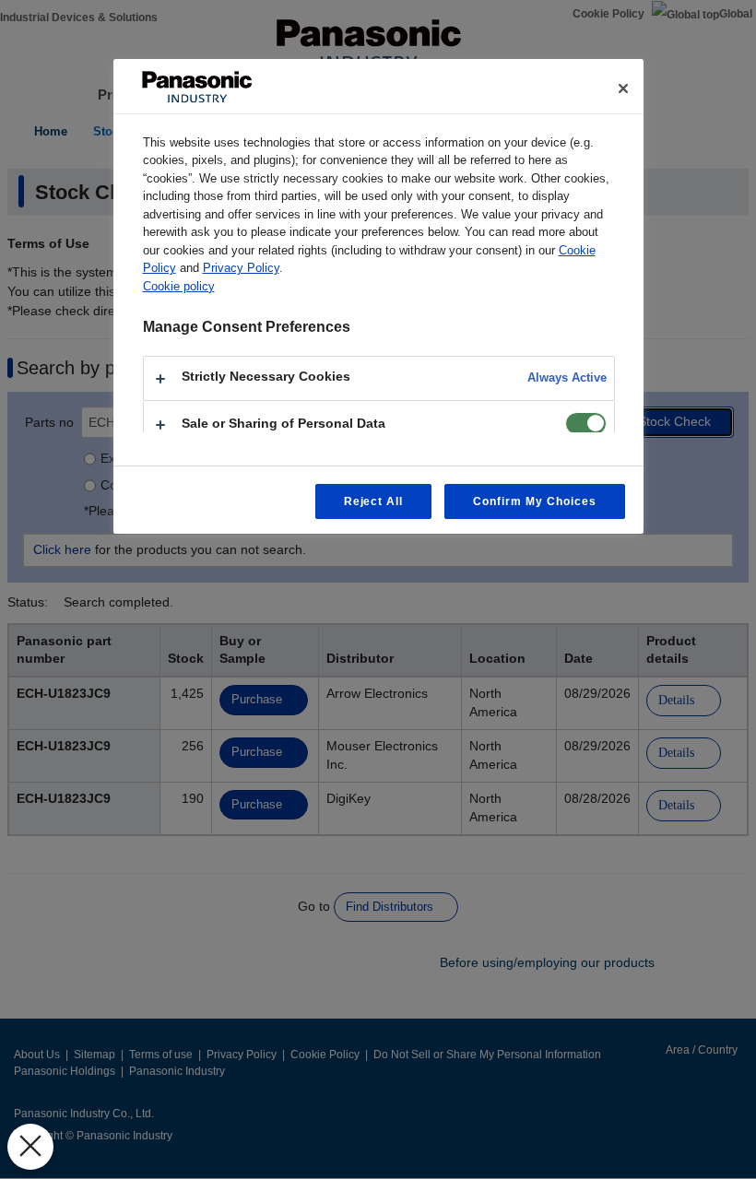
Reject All (374, 501)
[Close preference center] (623, 88)
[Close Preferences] (30, 1147)
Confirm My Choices (534, 501)
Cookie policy (179, 286)
